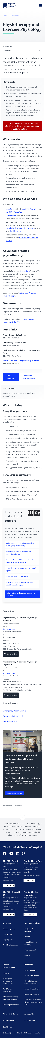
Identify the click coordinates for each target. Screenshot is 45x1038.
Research (28, 964)
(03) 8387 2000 (9, 673)
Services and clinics (15, 16)
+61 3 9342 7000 (12, 880)
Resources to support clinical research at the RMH (33, 1002)
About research (30, 970)
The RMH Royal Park (33, 861)
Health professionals (9, 966)
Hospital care (8, 934)
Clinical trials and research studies (30, 982)
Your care (7, 923)
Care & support (30, 950)
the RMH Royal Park (14, 212)
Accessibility (29, 1014)
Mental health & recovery (30, 943)
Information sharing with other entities (10, 998)
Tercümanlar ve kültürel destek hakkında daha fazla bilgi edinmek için (21, 561)
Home (4, 16)
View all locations (30, 915)
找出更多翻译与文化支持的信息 (17, 576)
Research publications (32, 989)
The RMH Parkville (11, 861)
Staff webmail (29, 1020)
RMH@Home (15, 231)
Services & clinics (32, 923)
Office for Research (31, 994)
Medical (27, 937)
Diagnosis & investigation (29, 930)
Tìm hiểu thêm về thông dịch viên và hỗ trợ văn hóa (21, 569)
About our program (14, 793)
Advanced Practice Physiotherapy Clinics (21, 361)
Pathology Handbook (11, 1005)
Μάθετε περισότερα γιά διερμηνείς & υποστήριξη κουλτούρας (20, 544)
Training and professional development (8, 981)
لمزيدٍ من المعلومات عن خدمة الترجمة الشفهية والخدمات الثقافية (19, 583)
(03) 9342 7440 (9, 629)
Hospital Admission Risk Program (20, 228)
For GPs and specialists (7, 990)
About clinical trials (31, 976)
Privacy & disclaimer (10, 1014)
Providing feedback (10, 945)
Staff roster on (8, 1020)
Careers (6, 973)
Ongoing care (8, 939)
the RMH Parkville (29, 209)
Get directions (12, 654)
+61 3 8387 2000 (33, 875)
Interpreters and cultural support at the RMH (21, 594)
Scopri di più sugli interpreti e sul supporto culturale (18, 553)
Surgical (27, 955)
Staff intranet (8, 1027)
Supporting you (9, 929)
